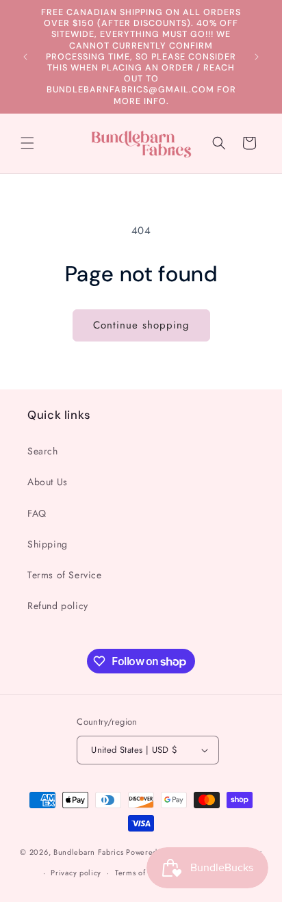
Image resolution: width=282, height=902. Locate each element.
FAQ (37, 513)
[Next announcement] (257, 57)
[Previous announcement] (25, 57)
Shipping (47, 544)
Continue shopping (141, 325)
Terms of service (144, 872)
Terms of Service (64, 575)
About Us (47, 482)
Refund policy (57, 606)
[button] (27, 143)
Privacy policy (76, 872)
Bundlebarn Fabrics (88, 852)
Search (42, 451)
